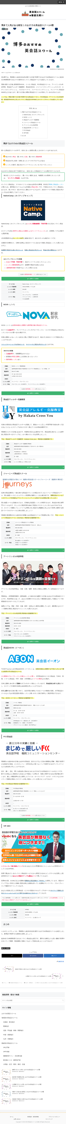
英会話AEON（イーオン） (31, 127)
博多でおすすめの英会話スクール (31, 112)
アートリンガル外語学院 (31, 125)
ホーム (11, 1116)
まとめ (24, 135)
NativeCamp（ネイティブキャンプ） (34, 114)
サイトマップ (49, 1119)
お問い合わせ (17, 1119)
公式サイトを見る (34, 278)
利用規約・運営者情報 (33, 1116)
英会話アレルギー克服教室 (31, 120)
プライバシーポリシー (54, 1116)
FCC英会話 (27, 130)
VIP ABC (26, 133)
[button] (63, 1000)
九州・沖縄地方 (6, 948)
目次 (30, 108)
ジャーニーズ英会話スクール (32, 122)
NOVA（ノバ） (28, 117)
